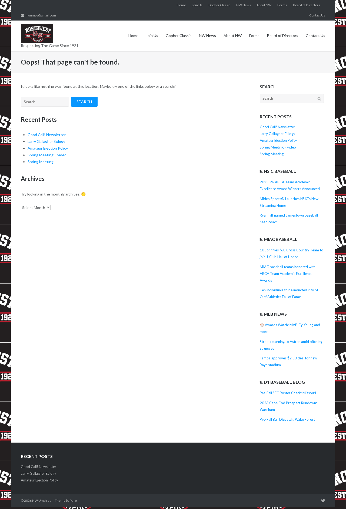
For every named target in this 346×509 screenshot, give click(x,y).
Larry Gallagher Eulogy (46, 141)
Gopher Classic (219, 5)
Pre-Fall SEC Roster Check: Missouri (288, 393)
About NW (264, 5)
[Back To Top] (332, 496)
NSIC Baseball (280, 171)
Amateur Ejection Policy (48, 148)
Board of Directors (306, 5)
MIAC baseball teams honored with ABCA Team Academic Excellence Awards (287, 273)
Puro (73, 500)
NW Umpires (41, 500)
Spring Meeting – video (47, 155)
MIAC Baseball (280, 239)
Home (181, 5)
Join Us (197, 5)
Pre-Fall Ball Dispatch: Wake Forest (287, 419)
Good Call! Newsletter (47, 134)
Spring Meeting (41, 161)
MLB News (275, 313)
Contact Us (317, 15)
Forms (282, 5)
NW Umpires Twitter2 (323, 500)
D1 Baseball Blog (284, 382)
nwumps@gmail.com (41, 15)
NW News (243, 5)
